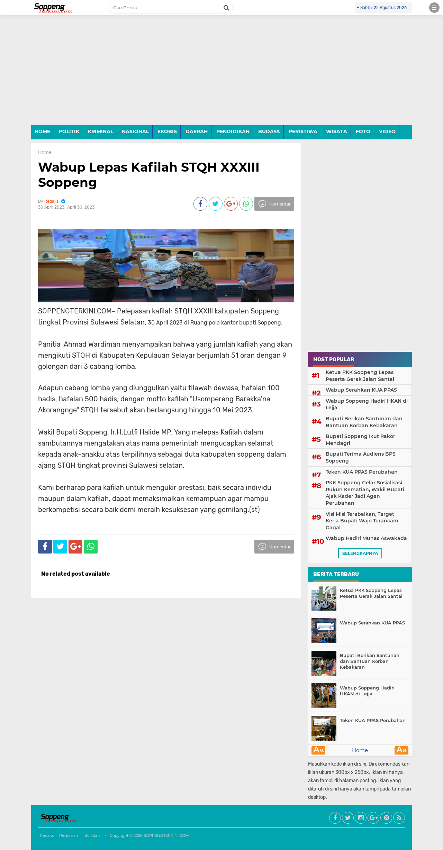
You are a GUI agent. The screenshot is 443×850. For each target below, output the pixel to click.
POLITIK (69, 131)
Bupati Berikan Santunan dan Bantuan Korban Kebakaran (364, 422)
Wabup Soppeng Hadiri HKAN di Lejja (367, 404)
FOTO (363, 131)
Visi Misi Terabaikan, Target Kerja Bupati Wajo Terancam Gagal (362, 521)
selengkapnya (360, 553)
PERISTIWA (303, 131)
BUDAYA (269, 131)
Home (44, 152)
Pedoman (68, 835)
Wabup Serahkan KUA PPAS (361, 390)
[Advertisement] (221, 75)
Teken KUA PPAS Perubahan (362, 472)
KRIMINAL (100, 131)
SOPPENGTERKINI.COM (166, 835)
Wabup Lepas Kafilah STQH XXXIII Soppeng (149, 174)
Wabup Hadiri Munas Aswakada (366, 538)
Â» (401, 750)
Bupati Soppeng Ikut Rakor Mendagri (360, 439)
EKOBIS (167, 131)
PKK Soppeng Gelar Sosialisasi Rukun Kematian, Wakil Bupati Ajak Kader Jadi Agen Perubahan (365, 492)
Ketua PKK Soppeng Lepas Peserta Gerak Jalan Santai (360, 375)
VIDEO (387, 131)
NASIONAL (135, 131)
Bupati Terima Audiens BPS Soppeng (361, 457)
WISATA (336, 131)
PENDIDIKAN (233, 131)
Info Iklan (91, 835)
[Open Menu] (434, 7)
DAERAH (197, 131)
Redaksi (47, 835)
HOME (42, 131)
